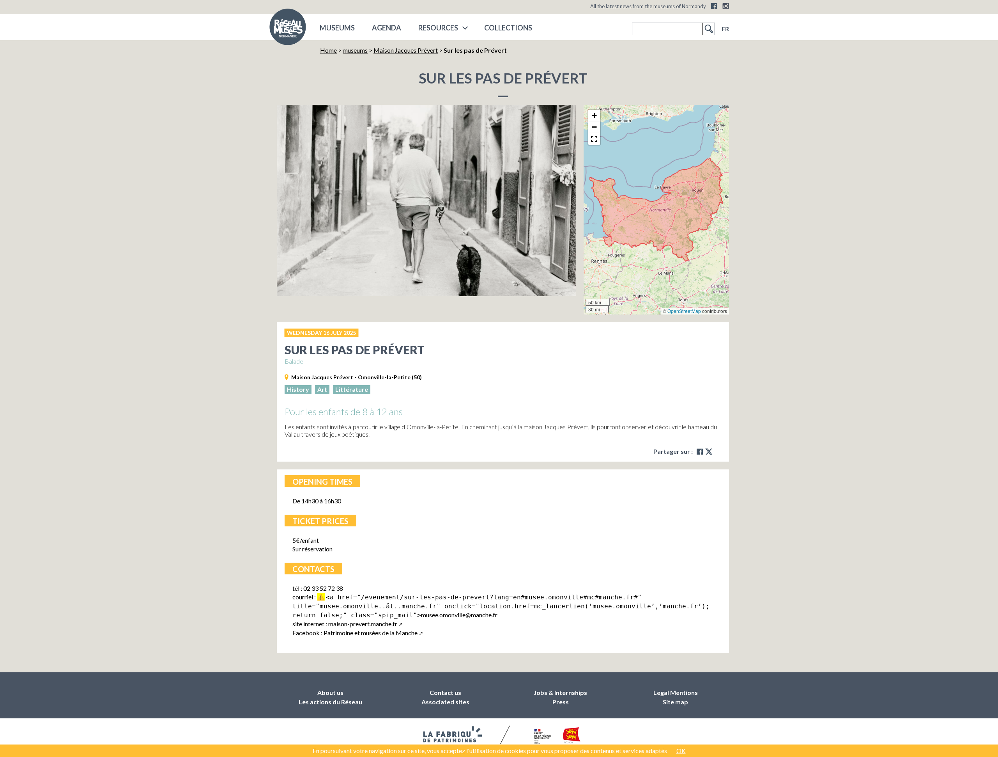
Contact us (445, 692)
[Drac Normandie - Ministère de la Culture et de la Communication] (541, 736)
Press (560, 701)
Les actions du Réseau (330, 701)
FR (725, 28)
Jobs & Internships (560, 692)
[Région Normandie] (571, 736)
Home (328, 50)
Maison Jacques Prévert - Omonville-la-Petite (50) (356, 377)
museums (337, 27)
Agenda (386, 27)
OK (681, 750)
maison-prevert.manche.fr (362, 623)
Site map (675, 701)
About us (330, 692)
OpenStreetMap (684, 310)
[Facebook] (714, 6)
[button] (594, 115)
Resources (438, 27)
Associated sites (445, 701)
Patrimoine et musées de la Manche (371, 632)
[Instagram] (725, 6)
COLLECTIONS (508, 27)
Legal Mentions (675, 692)
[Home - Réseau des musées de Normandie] (287, 29)
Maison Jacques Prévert (405, 50)
